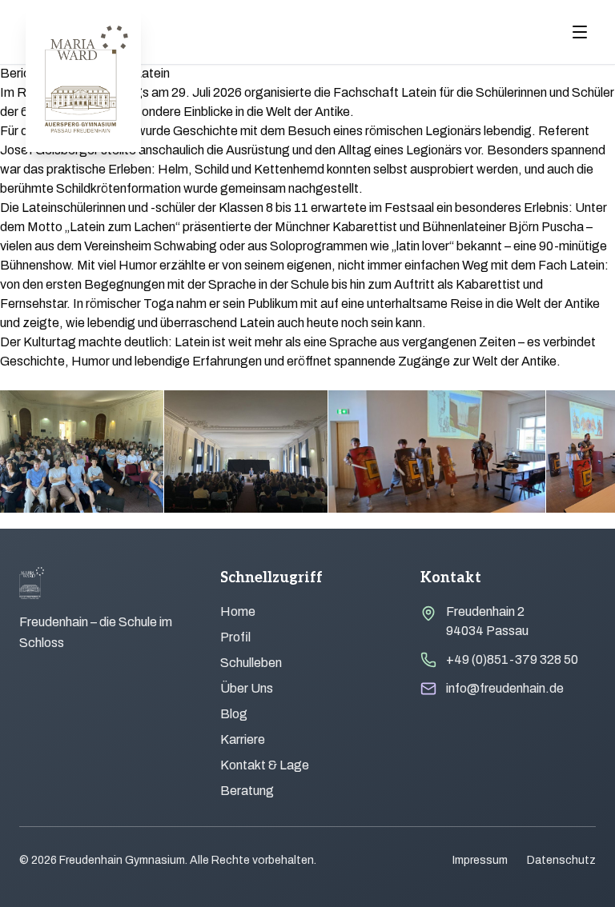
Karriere (242, 739)
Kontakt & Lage (264, 765)
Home (237, 611)
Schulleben (251, 662)
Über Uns (246, 688)
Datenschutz (561, 860)
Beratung (247, 790)
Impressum (480, 860)
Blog (233, 714)
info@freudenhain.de (505, 688)
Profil (235, 637)
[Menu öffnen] (580, 32)
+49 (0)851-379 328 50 (512, 659)
